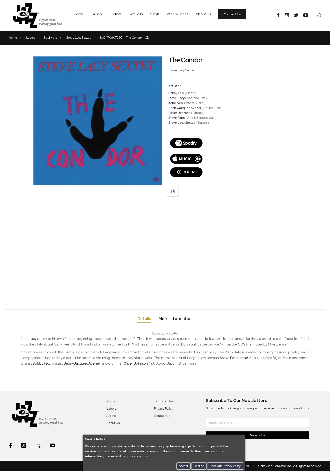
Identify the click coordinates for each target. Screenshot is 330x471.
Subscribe (257, 435)
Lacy (32, 338)
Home (79, 14)
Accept (183, 466)
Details (144, 318)
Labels (96, 14)
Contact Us (232, 14)
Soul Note (51, 38)
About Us (203, 14)
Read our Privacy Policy (225, 466)
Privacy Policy (163, 408)
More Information (175, 318)
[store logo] (40, 15)
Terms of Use (163, 401)
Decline (199, 466)
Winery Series (177, 14)
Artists (116, 14)
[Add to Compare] (173, 191)
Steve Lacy (176, 98)
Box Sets (136, 14)
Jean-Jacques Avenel (184, 108)
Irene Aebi (175, 103)
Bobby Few (176, 93)
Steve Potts (176, 118)
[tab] (144, 319)
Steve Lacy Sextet (78, 38)
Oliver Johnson (179, 113)
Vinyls (154, 14)
